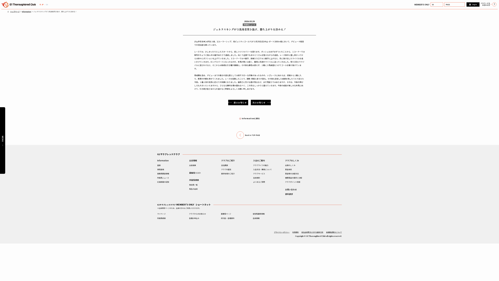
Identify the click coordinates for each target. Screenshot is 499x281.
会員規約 (256, 178)
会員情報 (256, 218)
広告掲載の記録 (163, 182)
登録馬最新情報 (259, 214)
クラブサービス (259, 173)
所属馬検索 (194, 180)
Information (26, 11)
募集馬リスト (195, 172)
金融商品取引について (334, 232)
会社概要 (224, 165)
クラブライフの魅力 (260, 165)
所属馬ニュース (163, 178)
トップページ (15, 11)
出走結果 (192, 165)
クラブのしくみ (292, 160)
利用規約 (295, 232)
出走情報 (193, 160)
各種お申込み (194, 218)
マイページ (161, 214)
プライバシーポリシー (282, 232)
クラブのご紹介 (228, 160)
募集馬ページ (226, 214)
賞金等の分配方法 (292, 173)
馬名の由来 (193, 189)
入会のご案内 (259, 160)
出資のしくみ (290, 165)
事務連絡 (160, 169)
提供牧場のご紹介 (228, 173)
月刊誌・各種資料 (227, 218)
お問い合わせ (291, 189)
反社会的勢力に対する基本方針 (312, 232)
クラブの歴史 (226, 169)
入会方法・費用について (262, 169)
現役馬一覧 (193, 185)
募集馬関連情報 (163, 173)
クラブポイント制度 (292, 182)
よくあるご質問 (259, 182)
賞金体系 (288, 169)
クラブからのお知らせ (197, 214)
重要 (159, 165)
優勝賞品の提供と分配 (293, 178)
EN (47, 4)
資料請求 (289, 194)
